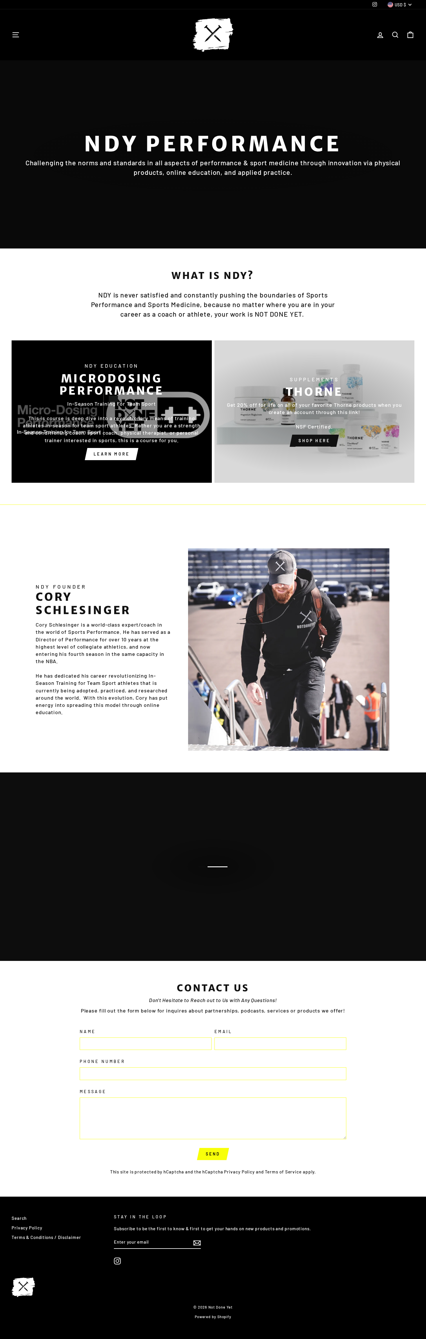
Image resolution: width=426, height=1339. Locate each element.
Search (19, 1218)
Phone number (102, 1061)
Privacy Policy (239, 1171)
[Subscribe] (197, 1242)
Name (88, 1031)
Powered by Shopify (213, 1316)
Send (213, 1153)
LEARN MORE (213, 872)
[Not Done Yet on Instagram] (117, 1261)
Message (93, 1091)
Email (223, 1031)
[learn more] (112, 411)
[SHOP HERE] (314, 411)
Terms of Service (283, 1171)
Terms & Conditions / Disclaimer (46, 1237)
